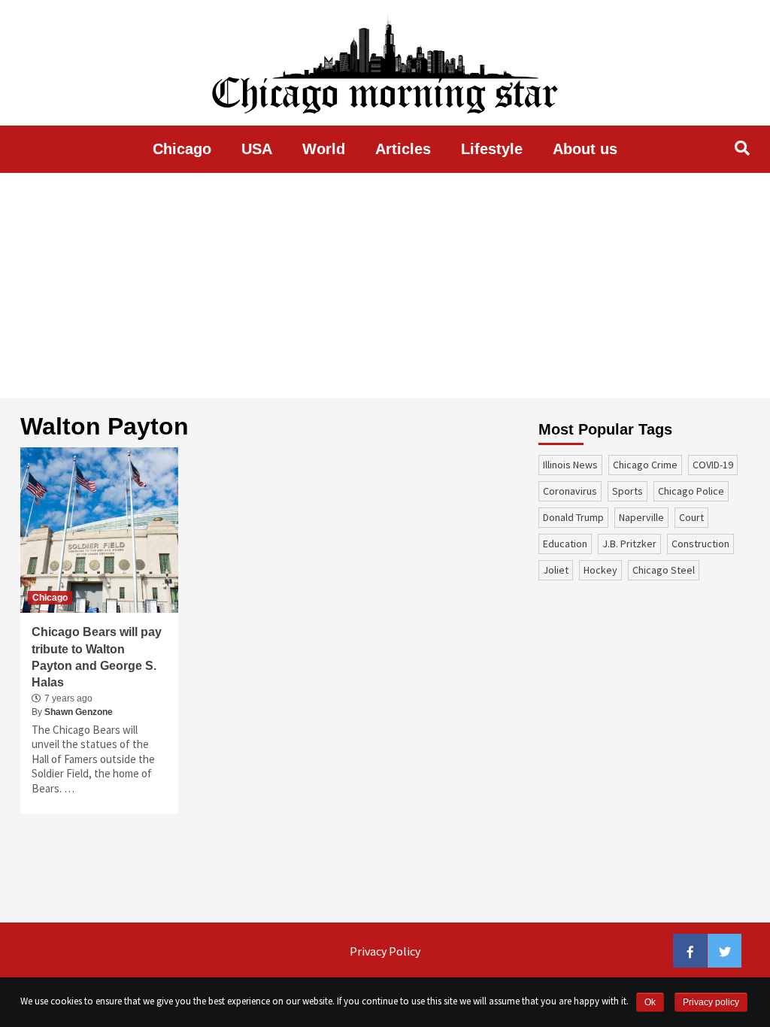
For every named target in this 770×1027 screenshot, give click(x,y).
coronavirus (570, 491)
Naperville (641, 517)
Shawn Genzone (78, 712)
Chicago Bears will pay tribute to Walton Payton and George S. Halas (97, 657)
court (691, 517)
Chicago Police (691, 491)
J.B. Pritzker (629, 543)
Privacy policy (711, 1002)
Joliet (555, 570)
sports (627, 491)
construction (700, 543)
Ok (650, 1002)
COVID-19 (713, 464)
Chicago (182, 149)
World (323, 149)
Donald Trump (573, 517)
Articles (403, 149)
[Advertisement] (385, 285)
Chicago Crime (645, 464)
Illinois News (570, 464)
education (565, 543)
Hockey (600, 570)
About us (585, 149)
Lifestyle (492, 149)
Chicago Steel (663, 570)
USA (256, 149)
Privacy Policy (385, 951)
